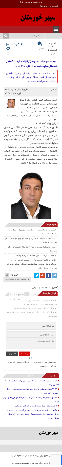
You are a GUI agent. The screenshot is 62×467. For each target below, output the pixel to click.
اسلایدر (53, 50)
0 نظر (42, 46)
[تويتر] (36, 275)
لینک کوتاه (13, 275)
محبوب (29, 375)
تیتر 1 (52, 53)
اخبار (53, 43)
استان (53, 47)
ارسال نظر (24, 353)
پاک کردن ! (12, 353)
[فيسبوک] (48, 275)
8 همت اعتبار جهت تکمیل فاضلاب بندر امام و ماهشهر (35, 255)
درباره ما (43, 6)
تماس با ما (54, 6)
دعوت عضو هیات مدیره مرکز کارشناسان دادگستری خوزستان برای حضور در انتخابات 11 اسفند (31, 63)
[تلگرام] (54, 275)
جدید (52, 375)
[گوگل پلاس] (42, 275)
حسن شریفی (38, 287)
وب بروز (14, 463)
